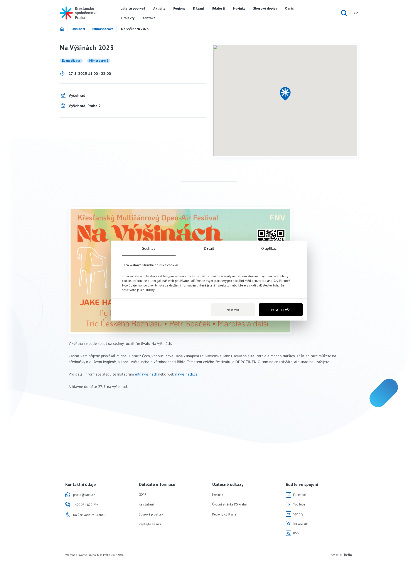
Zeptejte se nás (150, 524)
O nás (289, 8)
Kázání (198, 8)
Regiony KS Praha (224, 514)
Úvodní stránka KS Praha (229, 504)
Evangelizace (71, 60)
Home (63, 29)
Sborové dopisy (265, 8)
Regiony (179, 8)
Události (218, 8)
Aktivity (159, 8)
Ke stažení (146, 504)
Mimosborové (103, 29)
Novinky (239, 8)
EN (348, 13)
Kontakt (148, 18)
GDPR (143, 494)
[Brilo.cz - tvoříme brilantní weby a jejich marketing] (348, 555)
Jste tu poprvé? (133, 8)
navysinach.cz (186, 374)
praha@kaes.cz (84, 495)
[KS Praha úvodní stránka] (78, 13)
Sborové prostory (151, 514)
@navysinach (146, 374)
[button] (285, 94)
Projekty (128, 18)
